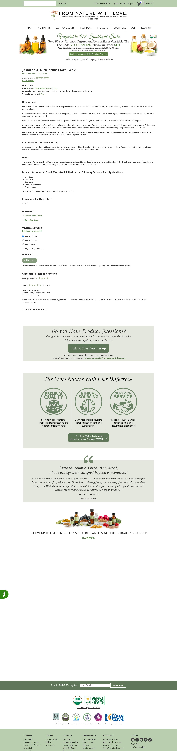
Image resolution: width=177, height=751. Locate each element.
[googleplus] (137, 740)
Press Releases (89, 739)
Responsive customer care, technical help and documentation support (123, 422)
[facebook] (133, 740)
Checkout (148, 3)
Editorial (86, 745)
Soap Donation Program (113, 748)
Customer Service (31, 742)
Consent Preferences (32, 745)
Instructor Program (111, 745)
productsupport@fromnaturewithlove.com (105, 358)
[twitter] (146, 740)
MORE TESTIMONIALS (88, 498)
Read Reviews (28, 80)
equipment (86, 28)
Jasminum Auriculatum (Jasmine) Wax (42, 88)
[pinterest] (150, 740)
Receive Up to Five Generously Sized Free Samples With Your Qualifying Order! (88, 533)
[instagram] (141, 740)
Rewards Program (110, 739)
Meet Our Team (69, 748)
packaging (102, 28)
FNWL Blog (135, 744)
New (29, 28)
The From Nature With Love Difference (88, 379)
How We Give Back (71, 745)
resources (146, 28)
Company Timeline (70, 742)
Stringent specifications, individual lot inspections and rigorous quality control (53, 422)
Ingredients (43, 28)
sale (133, 28)
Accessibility (29, 748)
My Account (118, 3)
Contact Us (28, 739)
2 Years (42, 94)
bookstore (120, 28)
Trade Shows (88, 742)
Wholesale (50, 745)
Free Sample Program (112, 742)
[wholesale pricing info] (32, 231)
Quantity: (26, 254)
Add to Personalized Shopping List (34, 73)
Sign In (131, 3)
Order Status (51, 739)
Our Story (67, 739)
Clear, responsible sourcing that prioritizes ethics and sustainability (88, 422)
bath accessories (65, 28)
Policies (49, 742)
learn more (88, 538)
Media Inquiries (89, 748)
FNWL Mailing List (138, 747)
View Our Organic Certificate (88, 707)
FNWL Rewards (101, 3)
